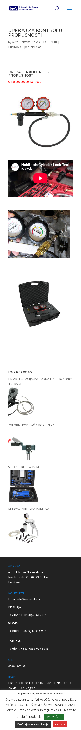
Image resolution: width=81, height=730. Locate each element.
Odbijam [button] (60, 724)
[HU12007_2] (39, 265)
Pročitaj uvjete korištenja (32, 724)
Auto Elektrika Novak (26, 42)
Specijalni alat (32, 47)
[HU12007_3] (39, 335)
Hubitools (14, 47)
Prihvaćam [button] (54, 717)
